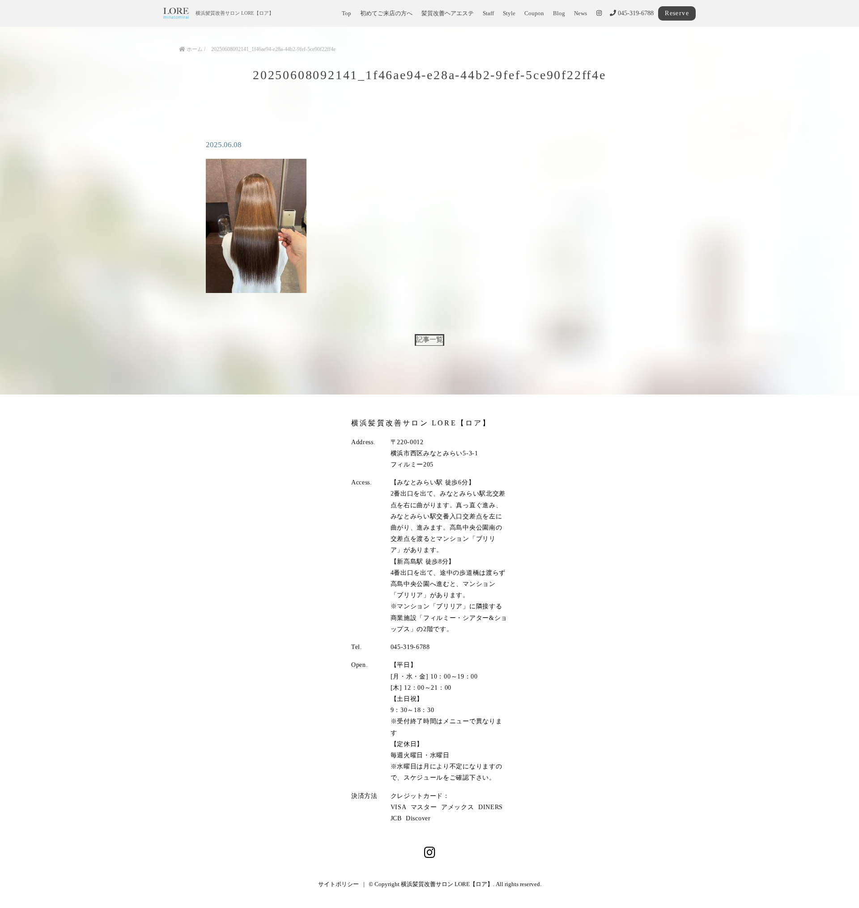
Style (509, 13)
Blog (559, 13)
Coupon (534, 13)
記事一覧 (429, 339)
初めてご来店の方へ (386, 13)
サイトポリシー (338, 884)
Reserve (677, 13)
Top (346, 13)
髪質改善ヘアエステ (447, 13)
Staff (488, 13)
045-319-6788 (635, 13)
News (580, 13)
